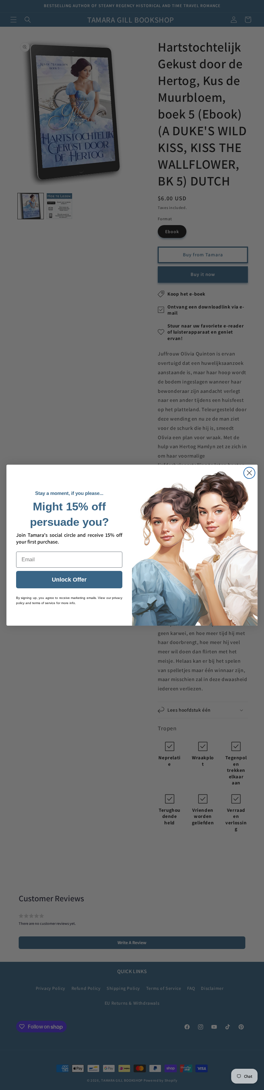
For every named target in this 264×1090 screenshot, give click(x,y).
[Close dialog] (249, 473)
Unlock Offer (69, 579)
